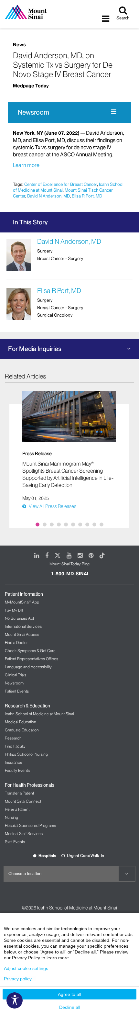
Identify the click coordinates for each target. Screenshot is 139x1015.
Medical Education (20, 721)
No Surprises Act (19, 618)
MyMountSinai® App (22, 602)
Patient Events (17, 691)
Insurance (13, 762)
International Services (23, 626)
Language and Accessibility (28, 666)
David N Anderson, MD (48, 195)
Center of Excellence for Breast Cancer (60, 184)
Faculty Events (17, 770)
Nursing (11, 817)
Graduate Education (22, 729)
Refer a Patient (17, 809)
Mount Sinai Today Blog (69, 563)
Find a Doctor (16, 642)
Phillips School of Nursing (26, 754)
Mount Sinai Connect (23, 801)
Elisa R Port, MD (87, 195)
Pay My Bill (14, 610)
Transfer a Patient (19, 793)
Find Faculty (15, 746)
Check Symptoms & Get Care (30, 650)
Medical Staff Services (24, 833)
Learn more (26, 165)
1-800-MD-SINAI (69, 574)
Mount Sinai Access (22, 634)
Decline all (69, 1007)
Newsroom (33, 112)
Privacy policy (18, 978)
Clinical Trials (15, 674)
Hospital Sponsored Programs (30, 825)
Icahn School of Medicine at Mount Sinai (39, 713)
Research (13, 738)
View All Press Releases (52, 506)
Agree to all (69, 994)
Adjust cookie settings (26, 968)
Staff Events (15, 841)
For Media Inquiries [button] (34, 349)
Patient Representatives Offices (31, 658)
